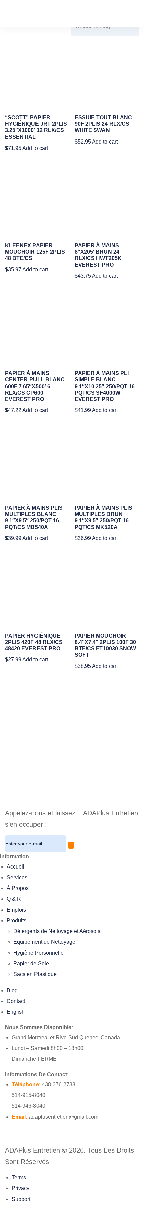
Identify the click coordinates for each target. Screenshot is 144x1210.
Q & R (14, 899)
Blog (12, 990)
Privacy (20, 1188)
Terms (19, 1177)
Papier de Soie (31, 963)
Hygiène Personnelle (38, 953)
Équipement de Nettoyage (44, 942)
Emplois (16, 910)
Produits (16, 920)
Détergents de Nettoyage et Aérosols (56, 931)
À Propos (18, 888)
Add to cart (35, 148)
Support (21, 1199)
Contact (16, 1001)
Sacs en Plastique (35, 974)
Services (17, 877)
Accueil (15, 867)
